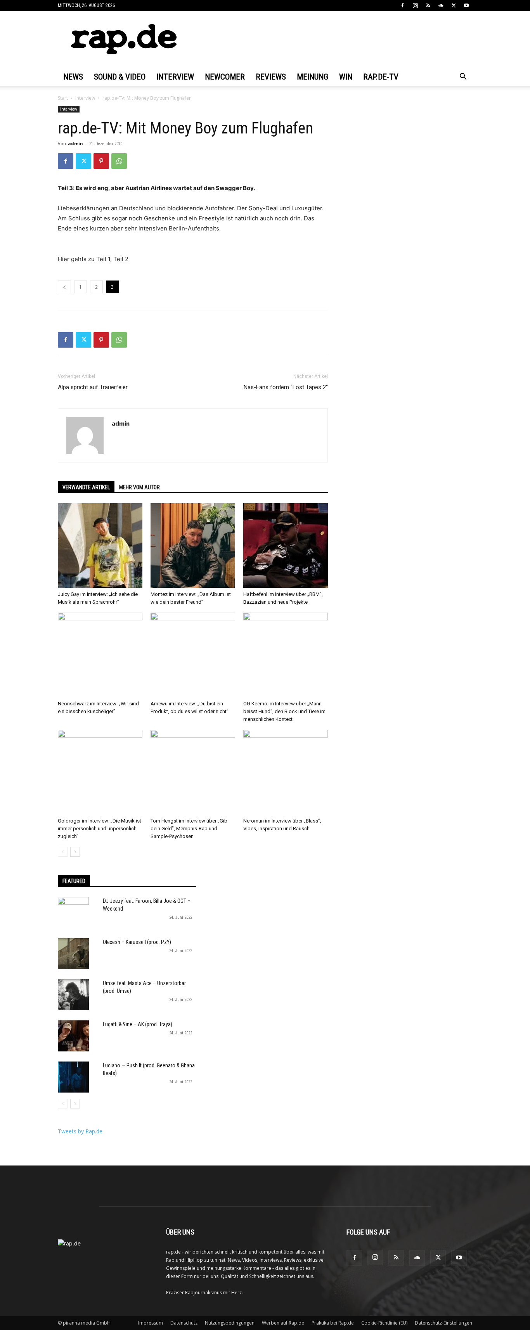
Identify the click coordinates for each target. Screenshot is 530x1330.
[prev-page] (63, 852)
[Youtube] (466, 5)
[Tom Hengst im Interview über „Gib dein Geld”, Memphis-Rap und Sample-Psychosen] (193, 772)
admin (75, 143)
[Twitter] (453, 5)
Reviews (271, 76)
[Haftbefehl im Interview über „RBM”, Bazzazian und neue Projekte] (285, 545)
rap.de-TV (380, 76)
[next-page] (75, 852)
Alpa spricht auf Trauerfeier (93, 387)
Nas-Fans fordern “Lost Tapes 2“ (286, 387)
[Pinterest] (101, 161)
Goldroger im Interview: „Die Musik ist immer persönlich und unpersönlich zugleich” (99, 828)
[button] (463, 77)
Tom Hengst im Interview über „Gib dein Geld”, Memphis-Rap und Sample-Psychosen (189, 828)
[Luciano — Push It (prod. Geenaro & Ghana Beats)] (73, 1077)
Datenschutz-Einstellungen (443, 1323)
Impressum (150, 1323)
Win (345, 76)
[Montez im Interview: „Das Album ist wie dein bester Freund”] (193, 545)
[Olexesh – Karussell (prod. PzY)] (73, 953)
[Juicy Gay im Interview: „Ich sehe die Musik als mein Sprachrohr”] (100, 545)
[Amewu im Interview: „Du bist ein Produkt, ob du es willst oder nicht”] (193, 655)
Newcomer (225, 76)
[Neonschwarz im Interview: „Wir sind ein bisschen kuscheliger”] (100, 655)
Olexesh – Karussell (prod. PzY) (137, 942)
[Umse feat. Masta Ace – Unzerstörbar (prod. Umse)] (73, 994)
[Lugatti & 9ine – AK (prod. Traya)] (73, 1035)
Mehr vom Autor (139, 487)
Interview (175, 76)
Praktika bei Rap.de (333, 1323)
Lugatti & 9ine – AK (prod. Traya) (137, 1024)
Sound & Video (119, 76)
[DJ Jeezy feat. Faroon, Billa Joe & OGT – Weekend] (73, 912)
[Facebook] (402, 5)
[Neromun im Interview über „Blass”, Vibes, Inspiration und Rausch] (285, 772)
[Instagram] (415, 5)
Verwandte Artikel (86, 487)
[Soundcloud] (441, 5)
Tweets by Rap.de (80, 1131)
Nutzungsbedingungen (230, 1323)
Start (63, 98)
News (73, 76)
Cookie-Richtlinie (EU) (384, 1323)
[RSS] (428, 5)
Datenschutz (183, 1323)
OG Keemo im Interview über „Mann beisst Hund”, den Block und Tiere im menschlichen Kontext (284, 711)
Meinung (312, 76)
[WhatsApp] (119, 161)
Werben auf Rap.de (283, 1323)
